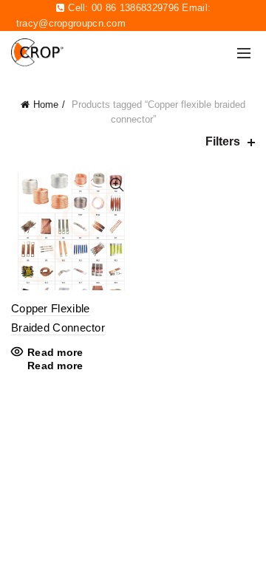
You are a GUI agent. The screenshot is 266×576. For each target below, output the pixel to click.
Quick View (116, 185)
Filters (222, 141)
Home (45, 104)
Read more (55, 352)
